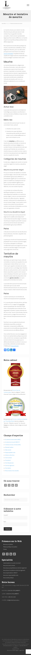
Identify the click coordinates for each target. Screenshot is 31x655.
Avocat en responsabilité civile (10, 575)
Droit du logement (9, 465)
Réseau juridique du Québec (10, 547)
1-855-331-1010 (12, 597)
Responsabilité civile (10, 452)
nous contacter (15, 346)
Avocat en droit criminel (9, 565)
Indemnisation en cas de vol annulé (12, 563)
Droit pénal (8, 460)
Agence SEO (21, 650)
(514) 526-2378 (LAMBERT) (14, 590)
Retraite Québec (9, 447)
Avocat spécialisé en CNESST (10, 573)
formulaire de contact (7, 645)
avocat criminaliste (8, 53)
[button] (28, 5)
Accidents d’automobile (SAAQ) (12, 439)
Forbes (5, 549)
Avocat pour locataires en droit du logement (14, 570)
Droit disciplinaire (9, 463)
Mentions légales (15, 650)
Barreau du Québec (8, 544)
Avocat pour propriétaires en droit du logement (15, 568)
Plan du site (9, 650)
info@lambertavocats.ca (13, 600)
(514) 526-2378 (22, 645)
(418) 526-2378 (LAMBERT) (12, 593)
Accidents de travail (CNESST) (12, 442)
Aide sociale (8, 450)
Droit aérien (8, 468)
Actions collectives (9, 455)
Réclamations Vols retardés (12, 470)
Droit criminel (8, 457)
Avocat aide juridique (8, 577)
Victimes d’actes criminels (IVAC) (13, 444)
